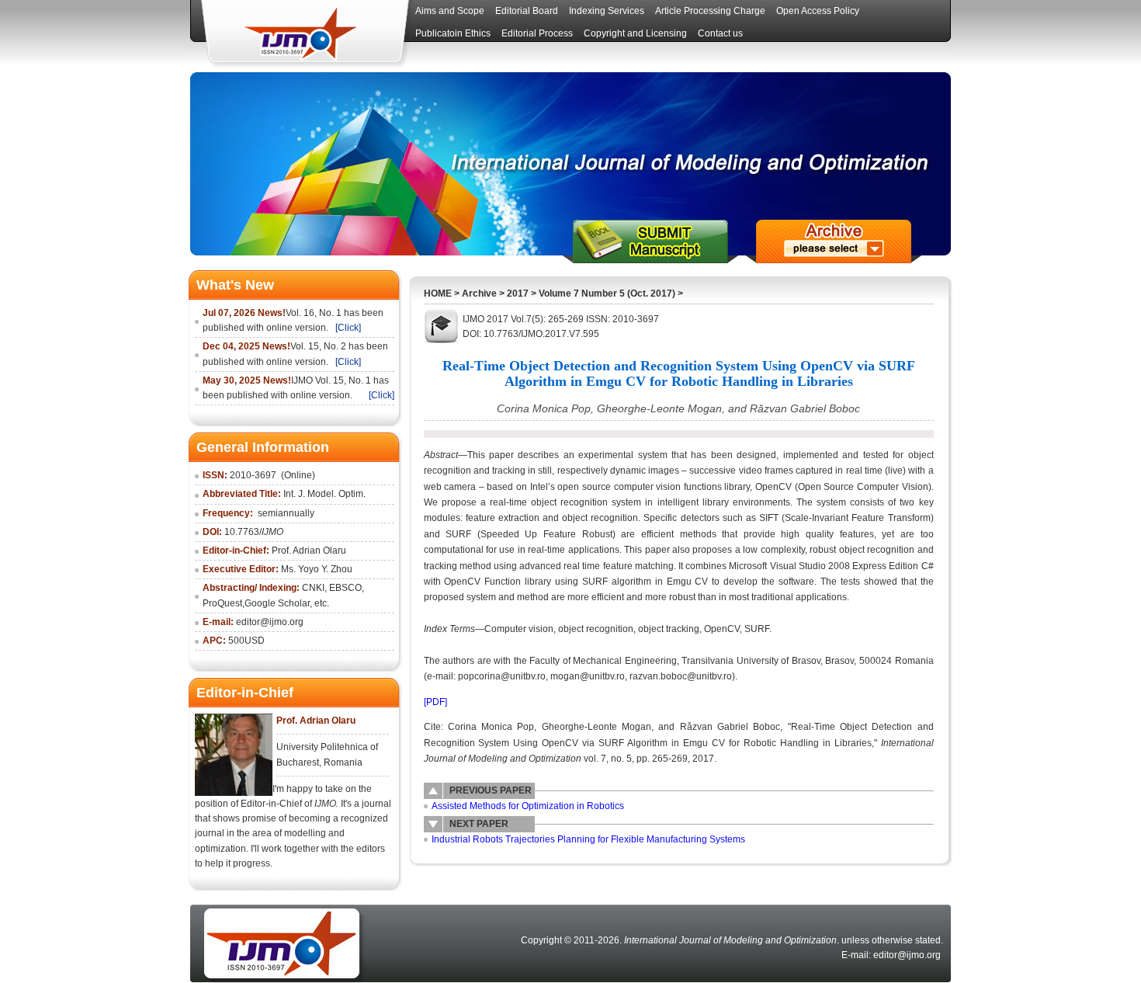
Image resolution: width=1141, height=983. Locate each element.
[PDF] (435, 701)
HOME (438, 293)
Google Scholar (277, 603)
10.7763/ (253, 531)
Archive (479, 293)
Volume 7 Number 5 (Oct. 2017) (607, 293)
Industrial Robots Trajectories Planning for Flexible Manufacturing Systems (588, 839)
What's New (235, 285)
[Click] (348, 327)
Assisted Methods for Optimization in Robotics (528, 806)
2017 (518, 293)
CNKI (313, 587)
